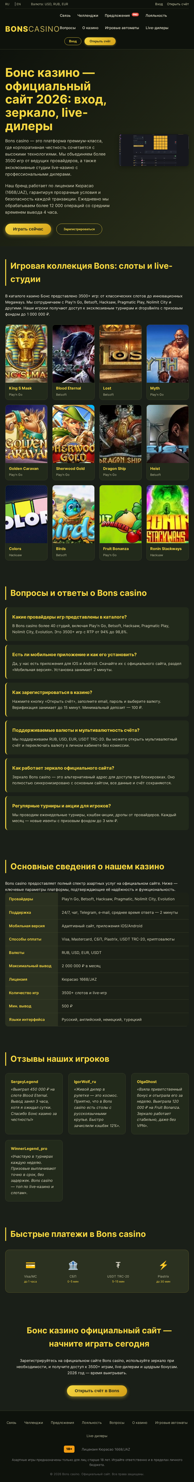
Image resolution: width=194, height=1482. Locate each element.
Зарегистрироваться (79, 229)
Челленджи (87, 15)
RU (7, 4)
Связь (65, 15)
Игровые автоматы (122, 28)
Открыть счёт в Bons (97, 1390)
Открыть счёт (178, 4)
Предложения (121, 15)
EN (19, 4)
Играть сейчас (28, 229)
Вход (159, 4)
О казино (90, 28)
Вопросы (68, 28)
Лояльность (156, 15)
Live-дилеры (157, 28)
